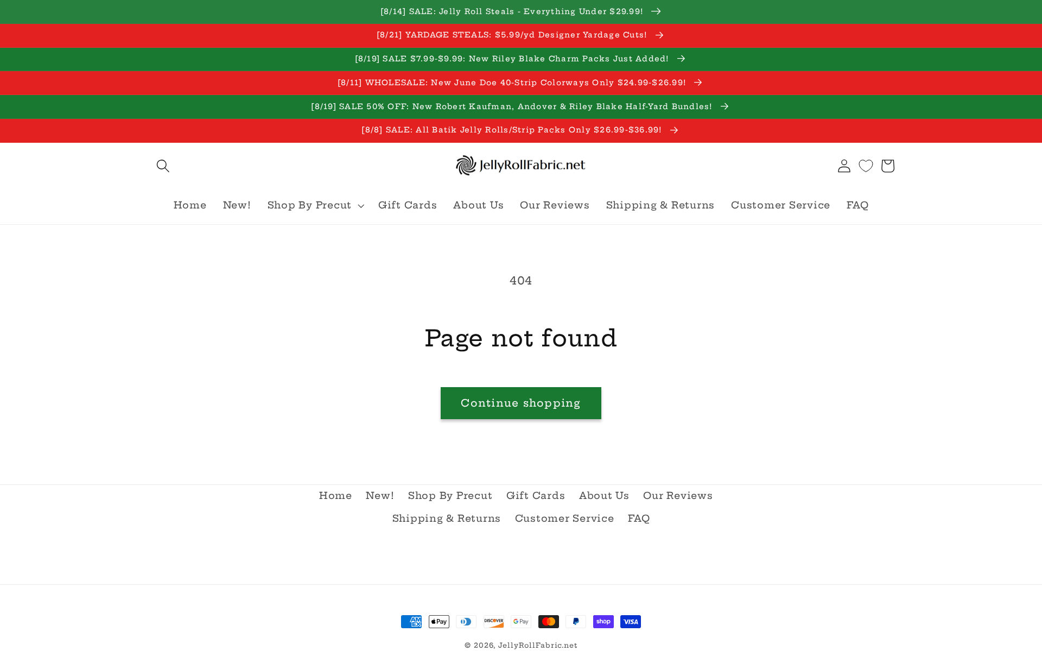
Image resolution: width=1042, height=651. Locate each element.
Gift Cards (536, 496)
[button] (163, 166)
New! (380, 496)
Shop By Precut (450, 496)
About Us (604, 496)
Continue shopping (521, 402)
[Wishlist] (866, 166)
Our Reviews (678, 496)
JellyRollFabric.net (537, 645)
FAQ (639, 518)
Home (335, 496)
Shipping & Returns (446, 518)
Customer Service (564, 518)
